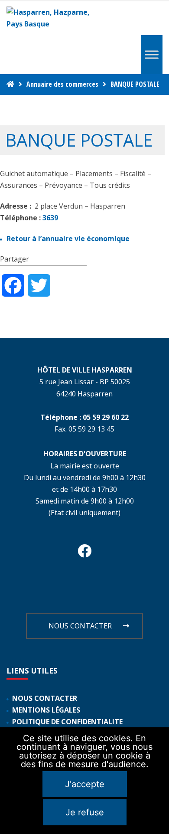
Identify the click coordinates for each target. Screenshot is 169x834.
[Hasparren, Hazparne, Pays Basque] (52, 18)
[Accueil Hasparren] (10, 84)
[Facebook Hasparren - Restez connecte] (84, 553)
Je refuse (84, 812)
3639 (50, 217)
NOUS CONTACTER (80, 626)
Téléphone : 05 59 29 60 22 (84, 417)
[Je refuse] (158, 780)
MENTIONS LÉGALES (46, 710)
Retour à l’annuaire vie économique (68, 238)
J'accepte (84, 784)
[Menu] (152, 55)
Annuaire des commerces (62, 84)
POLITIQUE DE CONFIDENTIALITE (67, 721)
